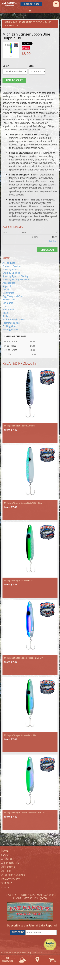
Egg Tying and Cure (12, 296)
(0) (55, 960)
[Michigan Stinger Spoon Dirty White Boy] (30, 472)
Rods (5, 316)
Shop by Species (11, 272)
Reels (5, 312)
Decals (6, 289)
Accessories (8, 282)
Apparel (6, 286)
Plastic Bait (8, 309)
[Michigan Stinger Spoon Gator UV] (30, 704)
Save (27, 48)
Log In (5, 887)
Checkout (47, 250)
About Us (7, 859)
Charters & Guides (13, 875)
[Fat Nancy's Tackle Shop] (9, 4)
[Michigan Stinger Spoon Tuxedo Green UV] (30, 782)
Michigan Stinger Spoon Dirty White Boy (23, 503)
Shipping (6, 883)
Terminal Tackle (11, 322)
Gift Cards (7, 302)
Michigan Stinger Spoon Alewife (19, 425)
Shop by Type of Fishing (15, 276)
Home (7, 22)
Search (5, 854)
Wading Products (11, 329)
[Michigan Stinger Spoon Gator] (30, 550)
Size (31, 65)
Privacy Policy (10, 879)
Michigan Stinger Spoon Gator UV (20, 735)
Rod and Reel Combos (14, 319)
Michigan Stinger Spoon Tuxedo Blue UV (23, 657)
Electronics (8, 292)
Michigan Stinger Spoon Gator (18, 580)
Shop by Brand (10, 269)
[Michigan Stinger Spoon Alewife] (30, 395)
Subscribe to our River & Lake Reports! (31, 925)
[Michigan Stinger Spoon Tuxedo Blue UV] (30, 627)
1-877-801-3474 (31, 4)
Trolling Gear (9, 326)
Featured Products (12, 266)
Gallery (6, 871)
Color (5, 65)
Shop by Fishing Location (16, 279)
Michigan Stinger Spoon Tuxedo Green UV (24, 812)
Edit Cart (52, 241)
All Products (8, 262)
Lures (5, 306)
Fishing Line (8, 299)
